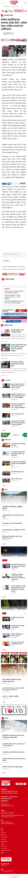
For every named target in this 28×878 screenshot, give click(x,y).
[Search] (25, 3)
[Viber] (25, 784)
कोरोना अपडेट (3, 846)
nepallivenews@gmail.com (13, 269)
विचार (4, 613)
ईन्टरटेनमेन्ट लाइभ (4, 837)
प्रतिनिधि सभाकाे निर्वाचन (5, 851)
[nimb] (14, 183)
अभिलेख (2, 844)
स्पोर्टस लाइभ (3, 839)
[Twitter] (19, 784)
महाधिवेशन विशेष (4, 842)
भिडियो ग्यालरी (8, 440)
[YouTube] (22, 784)
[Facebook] (17, 784)
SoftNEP (15, 877)
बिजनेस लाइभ (3, 835)
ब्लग (4, 666)
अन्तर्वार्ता (4, 560)
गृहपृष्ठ (2, 830)
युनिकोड (2, 853)
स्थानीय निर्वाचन (4, 848)
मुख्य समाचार (3, 833)
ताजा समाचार (8, 380)
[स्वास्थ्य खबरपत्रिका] (14, 859)
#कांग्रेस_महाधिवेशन (6, 261)
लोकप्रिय (6, 718)
